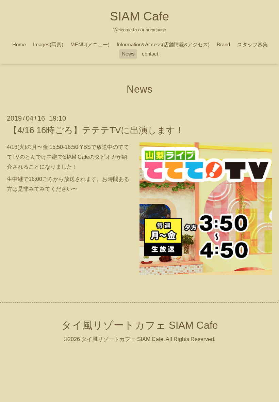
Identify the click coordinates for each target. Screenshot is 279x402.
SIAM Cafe (139, 16)
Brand (223, 44)
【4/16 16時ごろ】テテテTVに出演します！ (96, 130)
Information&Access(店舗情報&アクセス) (163, 44)
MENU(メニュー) (90, 44)
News (128, 54)
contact (150, 54)
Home (19, 44)
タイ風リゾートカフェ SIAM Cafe (139, 325)
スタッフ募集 (252, 44)
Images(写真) (48, 44)
